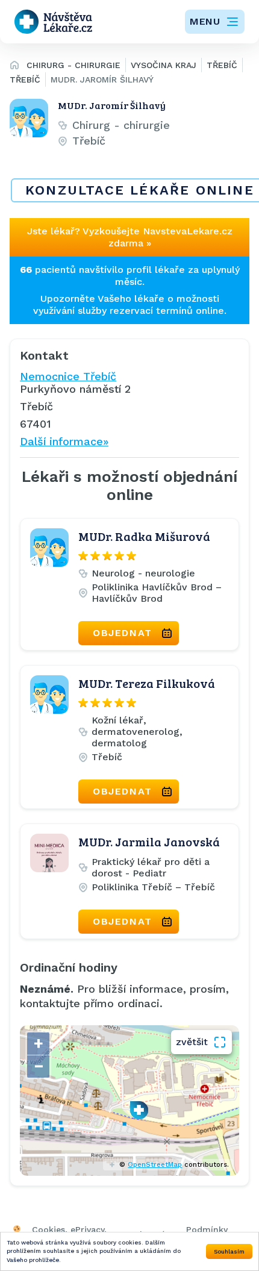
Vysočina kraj (163, 65)
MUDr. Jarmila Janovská (149, 841)
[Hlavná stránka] (14, 67)
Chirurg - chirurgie (73, 65)
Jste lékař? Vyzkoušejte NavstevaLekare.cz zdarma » (129, 237)
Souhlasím (229, 1251)
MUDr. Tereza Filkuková (146, 683)
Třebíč (222, 65)
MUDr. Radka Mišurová (144, 536)
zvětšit (192, 1042)
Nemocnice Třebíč (68, 376)
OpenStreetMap (155, 1165)
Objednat (122, 633)
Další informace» (64, 441)
